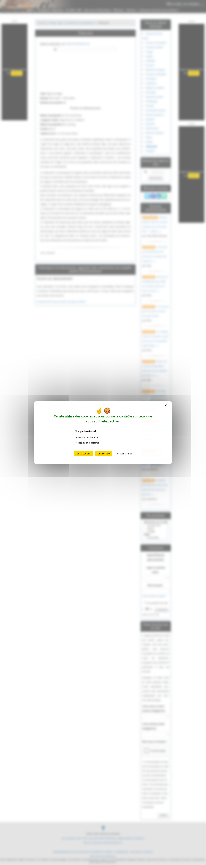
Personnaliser (124, 453)
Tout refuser (103, 453)
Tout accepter (83, 453)
